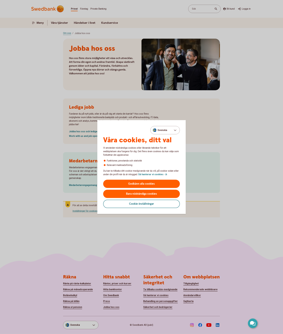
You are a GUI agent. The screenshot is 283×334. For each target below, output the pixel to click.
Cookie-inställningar (141, 204)
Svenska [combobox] (162, 130)
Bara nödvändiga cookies (141, 194)
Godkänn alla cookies (141, 184)
